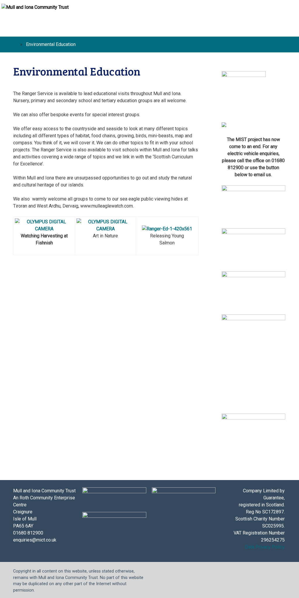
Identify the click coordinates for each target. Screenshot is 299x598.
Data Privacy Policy (265, 547)
